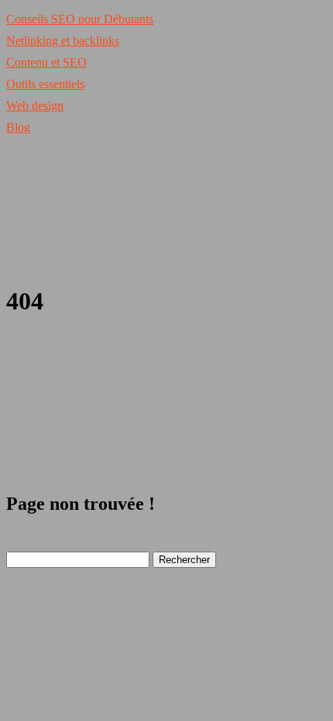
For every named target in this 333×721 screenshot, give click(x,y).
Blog (18, 127)
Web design (35, 105)
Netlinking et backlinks (62, 40)
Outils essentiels (45, 84)
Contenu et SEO (46, 62)
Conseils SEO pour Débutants (79, 19)
